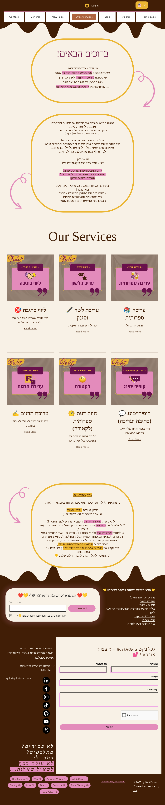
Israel (31, 785)
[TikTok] (46, 705)
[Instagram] (46, 697)
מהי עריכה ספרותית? (142, 597)
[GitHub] (46, 713)
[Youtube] (46, 721)
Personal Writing (57, 778)
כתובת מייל (15, 602)
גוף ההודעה (152, 690)
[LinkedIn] (46, 680)
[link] (30, 310)
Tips (44, 785)
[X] (46, 730)
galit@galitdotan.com (18, 678)
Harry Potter (50, 791)
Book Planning (81, 785)
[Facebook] (46, 689)
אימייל (155, 677)
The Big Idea (21, 778)
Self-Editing (80, 778)
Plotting (16, 785)
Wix (135, 790)
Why (38, 778)
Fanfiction (60, 785)
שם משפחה (101, 664)
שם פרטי (154, 664)
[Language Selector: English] (142, 5)
